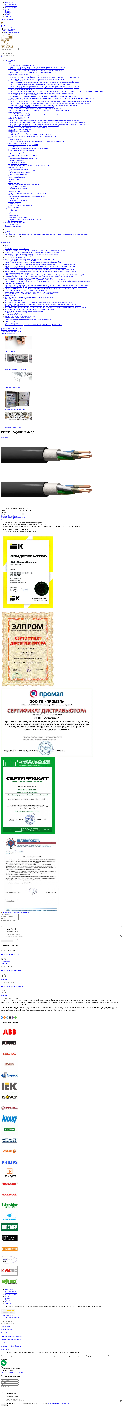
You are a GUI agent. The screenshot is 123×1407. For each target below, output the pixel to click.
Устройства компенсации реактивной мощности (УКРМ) (27, 196)
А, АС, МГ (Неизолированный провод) (21, 65)
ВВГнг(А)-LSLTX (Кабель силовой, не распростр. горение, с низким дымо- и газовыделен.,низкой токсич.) (43, 86)
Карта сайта (5, 1349)
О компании (9, 2)
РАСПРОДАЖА (13, 179)
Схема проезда (5, 57)
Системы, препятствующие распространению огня (25, 219)
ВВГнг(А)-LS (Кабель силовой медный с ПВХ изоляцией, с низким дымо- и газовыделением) (39, 84)
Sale (9, 63)
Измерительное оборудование (18, 157)
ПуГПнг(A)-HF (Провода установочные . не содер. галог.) (27, 127)
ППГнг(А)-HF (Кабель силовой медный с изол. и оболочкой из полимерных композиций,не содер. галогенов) (44, 120)
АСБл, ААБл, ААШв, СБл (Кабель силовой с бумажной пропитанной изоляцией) (35, 70)
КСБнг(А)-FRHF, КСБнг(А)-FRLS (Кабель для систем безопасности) (31, 107)
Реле (9, 181)
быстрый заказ (5, 961)
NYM (10, 62)
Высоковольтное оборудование (18, 152)
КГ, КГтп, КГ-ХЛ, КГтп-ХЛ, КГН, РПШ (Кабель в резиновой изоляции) (32, 95)
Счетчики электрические (16, 190)
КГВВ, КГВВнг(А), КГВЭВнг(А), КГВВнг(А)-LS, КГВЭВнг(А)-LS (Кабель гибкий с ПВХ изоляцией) (42, 96)
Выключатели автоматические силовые (21, 150)
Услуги (7, 9)
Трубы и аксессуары (15, 221)
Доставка (4, 518)
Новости (7, 11)
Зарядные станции (14, 153)
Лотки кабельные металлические (19, 214)
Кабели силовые (13, 138)
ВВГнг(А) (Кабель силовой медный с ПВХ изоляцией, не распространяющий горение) (37, 79)
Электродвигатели (14, 202)
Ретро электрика (13, 207)
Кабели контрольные (15, 139)
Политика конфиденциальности (11, 1336)
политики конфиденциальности (58, 939)
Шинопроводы (13, 198)
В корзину (4, 516)
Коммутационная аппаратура (18, 162)
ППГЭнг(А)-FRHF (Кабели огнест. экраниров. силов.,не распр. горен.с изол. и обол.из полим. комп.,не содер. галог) (46, 122)
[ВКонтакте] (2, 1017)
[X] (10, 1017)
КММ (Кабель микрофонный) (18, 100)
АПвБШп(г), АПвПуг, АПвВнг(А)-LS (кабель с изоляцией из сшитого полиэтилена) (36, 69)
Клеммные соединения (16, 160)
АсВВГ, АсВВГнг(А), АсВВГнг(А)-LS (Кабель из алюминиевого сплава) (32, 72)
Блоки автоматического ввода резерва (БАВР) (23, 145)
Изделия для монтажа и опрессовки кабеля (22, 155)
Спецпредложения (11, 4)
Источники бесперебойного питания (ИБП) (22, 158)
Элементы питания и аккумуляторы (20, 205)
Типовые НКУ (13, 224)
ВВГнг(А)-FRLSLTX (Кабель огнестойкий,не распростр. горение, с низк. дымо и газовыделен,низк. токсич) (44, 82)
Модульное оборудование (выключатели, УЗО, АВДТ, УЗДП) (28, 165)
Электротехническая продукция (15, 143)
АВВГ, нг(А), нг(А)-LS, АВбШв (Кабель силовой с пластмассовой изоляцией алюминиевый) (39, 67)
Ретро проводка (13, 183)
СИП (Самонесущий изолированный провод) (23, 133)
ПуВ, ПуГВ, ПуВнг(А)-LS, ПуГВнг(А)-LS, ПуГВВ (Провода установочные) (33, 126)
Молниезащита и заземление (17, 217)
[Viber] (13, 1017)
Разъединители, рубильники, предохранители (23, 176)
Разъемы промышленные (16, 177)
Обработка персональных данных (12, 1343)
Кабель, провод (10, 60)
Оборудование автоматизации (18, 169)
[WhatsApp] (15, 1017)
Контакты (8, 16)
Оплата (9, 518)
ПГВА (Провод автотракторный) (19, 115)
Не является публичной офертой (11, 1346)
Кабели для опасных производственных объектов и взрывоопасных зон (32, 136)
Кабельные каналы (14, 210)
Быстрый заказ (12, 516)
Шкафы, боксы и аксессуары (17, 200)
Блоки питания (13, 146)
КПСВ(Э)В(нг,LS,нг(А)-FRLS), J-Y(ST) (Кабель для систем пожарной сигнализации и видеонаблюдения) (43, 105)
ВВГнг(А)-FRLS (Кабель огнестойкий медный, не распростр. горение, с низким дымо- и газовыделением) (43, 81)
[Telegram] (7, 1017)
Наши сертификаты (11, 7)
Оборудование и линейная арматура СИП (22, 171)
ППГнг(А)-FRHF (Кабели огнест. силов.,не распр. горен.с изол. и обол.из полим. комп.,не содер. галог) (42, 119)
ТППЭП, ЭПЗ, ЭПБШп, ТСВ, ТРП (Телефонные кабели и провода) (30, 134)
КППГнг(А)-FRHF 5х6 (10, 954)
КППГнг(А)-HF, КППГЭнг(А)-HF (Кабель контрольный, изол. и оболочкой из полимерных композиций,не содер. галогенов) (49, 103)
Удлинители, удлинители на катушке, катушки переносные (27, 193)
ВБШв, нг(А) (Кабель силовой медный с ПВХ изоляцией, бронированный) (33, 76)
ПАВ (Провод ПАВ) (15, 112)
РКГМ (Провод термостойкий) (18, 131)
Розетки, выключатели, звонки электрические (23, 184)
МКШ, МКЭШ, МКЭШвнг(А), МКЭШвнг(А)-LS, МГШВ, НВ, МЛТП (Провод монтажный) (38, 110)
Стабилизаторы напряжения (17, 188)
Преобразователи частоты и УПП (19, 172)
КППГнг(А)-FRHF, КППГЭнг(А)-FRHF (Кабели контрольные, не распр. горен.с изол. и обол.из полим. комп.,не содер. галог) (49, 101)
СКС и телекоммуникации (17, 186)
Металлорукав (13, 215)
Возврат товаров (6, 1330)
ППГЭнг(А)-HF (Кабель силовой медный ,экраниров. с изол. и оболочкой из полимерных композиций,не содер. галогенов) (49, 124)
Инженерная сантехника (13, 226)
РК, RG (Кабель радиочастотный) (19, 129)
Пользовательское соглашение (11, 1339)
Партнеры (8, 13)
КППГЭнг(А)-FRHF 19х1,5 (12, 987)
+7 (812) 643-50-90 (21, 1372)
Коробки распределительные (17, 164)
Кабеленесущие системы (13, 209)
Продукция (4, 437)
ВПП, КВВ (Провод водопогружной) (20, 89)
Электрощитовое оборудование (15, 222)
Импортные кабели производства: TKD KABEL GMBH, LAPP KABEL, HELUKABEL (37, 141)
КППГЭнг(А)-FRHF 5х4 (11, 971)
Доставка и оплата (11, 6)
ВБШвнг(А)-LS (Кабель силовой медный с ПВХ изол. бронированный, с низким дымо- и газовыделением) (43, 77)
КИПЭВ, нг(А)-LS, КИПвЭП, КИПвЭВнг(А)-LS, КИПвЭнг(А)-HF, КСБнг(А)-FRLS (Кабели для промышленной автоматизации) (51, 98)
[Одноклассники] (4, 1017)
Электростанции (13, 203)
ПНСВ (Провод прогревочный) (18, 117)
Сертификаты (16, 518)
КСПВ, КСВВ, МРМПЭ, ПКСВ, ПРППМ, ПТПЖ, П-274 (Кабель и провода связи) (35, 108)
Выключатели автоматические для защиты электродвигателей (28, 148)
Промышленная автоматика (17, 174)
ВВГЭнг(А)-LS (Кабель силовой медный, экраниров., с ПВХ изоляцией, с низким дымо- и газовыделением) (44, 88)
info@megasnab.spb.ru (8, 1372)
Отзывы (7, 14)
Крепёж (11, 212)
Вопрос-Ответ (6, 1333)
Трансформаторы (14, 191)
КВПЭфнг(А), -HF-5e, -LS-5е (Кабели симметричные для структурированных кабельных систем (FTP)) (42, 93)
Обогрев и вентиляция (15, 167)
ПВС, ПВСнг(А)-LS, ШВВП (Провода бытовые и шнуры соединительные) (33, 114)
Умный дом (12, 195)
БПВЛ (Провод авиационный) (18, 74)
